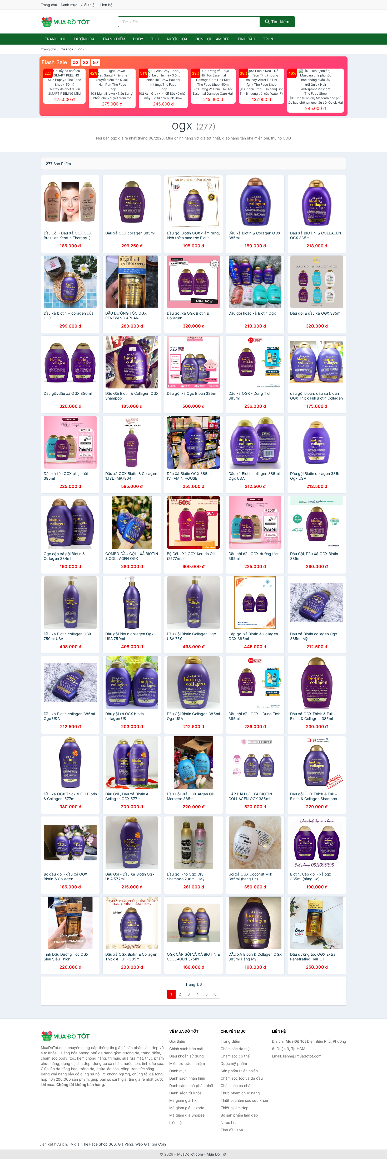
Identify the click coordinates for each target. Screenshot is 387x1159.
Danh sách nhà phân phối (191, 1085)
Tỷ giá (74, 1144)
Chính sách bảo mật (186, 1048)
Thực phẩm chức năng (240, 1093)
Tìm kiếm (279, 21)
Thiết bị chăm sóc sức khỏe (244, 1100)
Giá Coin (159, 1144)
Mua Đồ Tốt (216, 1154)
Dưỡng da (84, 39)
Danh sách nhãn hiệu (187, 1078)
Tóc (155, 39)
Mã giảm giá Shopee (187, 1115)
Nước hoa (177, 39)
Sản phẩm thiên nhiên (239, 1071)
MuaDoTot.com (190, 1154)
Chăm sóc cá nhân (236, 1085)
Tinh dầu (246, 39)
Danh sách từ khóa (185, 1093)
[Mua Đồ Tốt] (67, 1035)
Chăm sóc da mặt (236, 1048)
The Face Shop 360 (99, 1144)
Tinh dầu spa (232, 1130)
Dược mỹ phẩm (234, 1063)
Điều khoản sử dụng (186, 1056)
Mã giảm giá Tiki (183, 1100)
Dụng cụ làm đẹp (212, 39)
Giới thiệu (89, 5)
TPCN (268, 39)
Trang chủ (49, 5)
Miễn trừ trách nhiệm (187, 1063)
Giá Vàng (125, 1144)
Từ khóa (67, 49)
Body (138, 39)
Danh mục (69, 5)
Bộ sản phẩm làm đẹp (239, 1115)
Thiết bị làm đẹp (235, 1107)
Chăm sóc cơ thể (235, 1056)
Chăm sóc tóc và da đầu (242, 1078)
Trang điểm (113, 39)
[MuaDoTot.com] (65, 21)
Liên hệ (106, 5)
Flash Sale (54, 62)
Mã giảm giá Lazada (186, 1107)
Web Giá (142, 1144)
